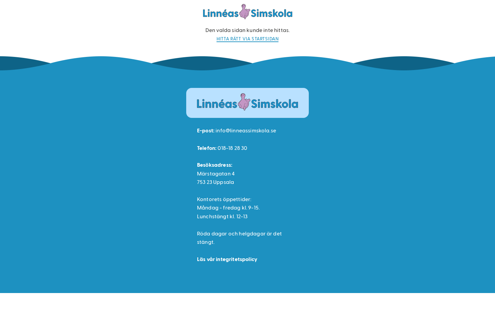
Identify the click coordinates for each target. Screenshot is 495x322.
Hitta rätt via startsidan (247, 38)
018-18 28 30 (232, 147)
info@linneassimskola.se (246, 130)
